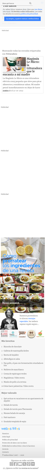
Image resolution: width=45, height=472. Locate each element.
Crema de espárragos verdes (15, 374)
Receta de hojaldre (11, 355)
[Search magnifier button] (30, 3)
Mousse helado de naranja (14, 413)
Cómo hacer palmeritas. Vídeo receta (18, 386)
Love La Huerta (40, 334)
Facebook (16, 464)
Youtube (20, 464)
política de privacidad (29, 14)
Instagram (11, 464)
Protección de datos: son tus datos (14, 443)
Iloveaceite (4, 334)
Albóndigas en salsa (12, 359)
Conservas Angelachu (31, 334)
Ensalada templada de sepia (15, 422)
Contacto (5, 452)
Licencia (5, 449)
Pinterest (28, 464)
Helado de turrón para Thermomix (18, 409)
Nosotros (5, 434)
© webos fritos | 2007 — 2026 (13, 455)
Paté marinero (9, 417)
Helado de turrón (11, 405)
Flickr (33, 464)
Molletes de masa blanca (14, 370)
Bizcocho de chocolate (13, 347)
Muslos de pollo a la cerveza (15, 382)
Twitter (24, 464)
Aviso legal (6, 437)
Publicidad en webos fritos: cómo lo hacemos (18, 446)
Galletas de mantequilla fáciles (16, 351)
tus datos (38, 9)
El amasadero (22, 334)
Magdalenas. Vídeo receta (14, 378)
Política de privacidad (10, 440)
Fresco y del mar (13, 334)
